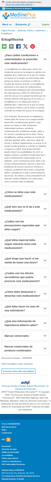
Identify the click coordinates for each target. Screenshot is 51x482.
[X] (25, 46)
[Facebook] (18, 46)
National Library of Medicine (13, 470)
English (45, 24)
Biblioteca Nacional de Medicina (19, 9)
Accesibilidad (7, 455)
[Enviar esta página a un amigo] (4, 46)
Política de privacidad (10, 452)
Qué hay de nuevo (9, 427)
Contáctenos (7, 433)
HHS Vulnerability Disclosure (13, 464)
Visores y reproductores (11, 461)
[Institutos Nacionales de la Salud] (4, 8)
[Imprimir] (11, 46)
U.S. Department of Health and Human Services (21, 476)
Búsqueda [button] (21, 25)
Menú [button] (5, 24)
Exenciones (6, 446)
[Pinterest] (32, 46)
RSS (3, 439)
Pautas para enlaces (10, 458)
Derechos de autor (9, 449)
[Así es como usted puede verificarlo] (25, 3)
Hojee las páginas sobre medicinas (17, 364)
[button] (45, 59)
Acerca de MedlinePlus (11, 424)
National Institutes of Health (13, 479)
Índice (4, 430)
